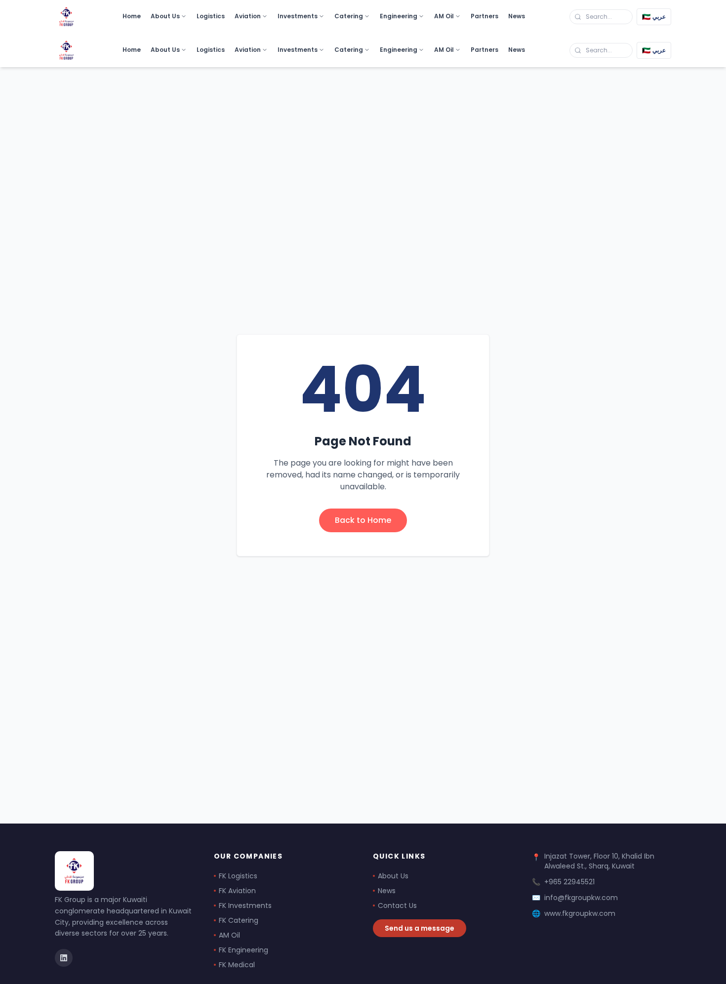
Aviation (248, 16)
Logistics (211, 16)
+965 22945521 (569, 882)
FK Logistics (238, 876)
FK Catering (238, 920)
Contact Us (397, 905)
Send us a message (419, 928)
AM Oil (444, 16)
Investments (298, 16)
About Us (165, 16)
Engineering (398, 16)
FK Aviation (237, 891)
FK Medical (237, 965)
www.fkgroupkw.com (579, 913)
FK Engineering (243, 950)
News (516, 16)
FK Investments (245, 905)
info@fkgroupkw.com (581, 898)
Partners (484, 16)
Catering (348, 16)
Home (131, 16)
